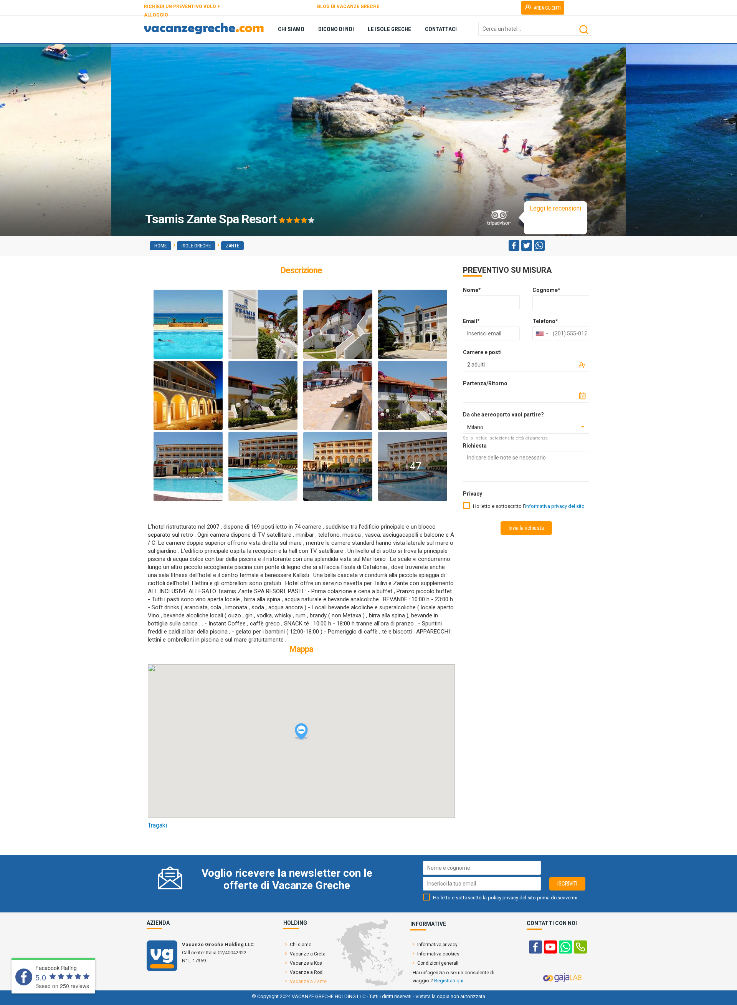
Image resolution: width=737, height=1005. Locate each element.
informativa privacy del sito (555, 506)
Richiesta (475, 446)
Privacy (472, 494)
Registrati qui (448, 980)
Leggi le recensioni (555, 208)
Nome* (472, 290)
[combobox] (541, 333)
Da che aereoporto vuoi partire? (503, 414)
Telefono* (545, 321)
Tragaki (157, 825)
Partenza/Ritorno (485, 383)
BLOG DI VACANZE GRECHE (348, 6)
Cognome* (546, 290)
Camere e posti (482, 352)
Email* (471, 321)
